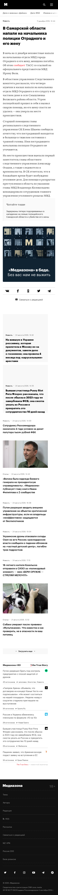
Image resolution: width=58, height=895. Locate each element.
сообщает (19, 65)
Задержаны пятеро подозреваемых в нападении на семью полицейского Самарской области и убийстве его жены (27, 214)
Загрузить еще (25, 651)
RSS (6, 818)
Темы (5, 794)
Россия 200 (8, 850)
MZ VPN (6, 842)
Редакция (7, 810)
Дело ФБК (35, 12)
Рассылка (7, 826)
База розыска (9, 858)
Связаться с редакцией (31, 299)
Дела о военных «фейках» (15, 12)
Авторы (6, 802)
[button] (51, 4)
